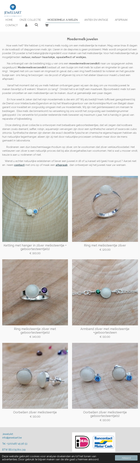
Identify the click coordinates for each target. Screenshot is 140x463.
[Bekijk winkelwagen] (47, 25)
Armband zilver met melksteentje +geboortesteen (104, 330)
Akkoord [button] (126, 457)
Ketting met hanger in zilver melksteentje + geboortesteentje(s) (35, 247)
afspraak (62, 165)
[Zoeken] (36, 25)
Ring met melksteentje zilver (105, 245)
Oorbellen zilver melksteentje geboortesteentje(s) (105, 414)
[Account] (26, 25)
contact (19, 165)
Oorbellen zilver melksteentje (35, 412)
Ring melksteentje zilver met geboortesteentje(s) (35, 330)
